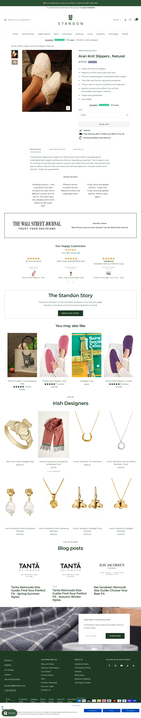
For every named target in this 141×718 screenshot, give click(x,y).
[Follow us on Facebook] (109, 666)
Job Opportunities (83, 683)
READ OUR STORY (70, 313)
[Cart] (135, 20)
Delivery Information (50, 668)
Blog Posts (79, 675)
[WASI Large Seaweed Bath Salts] (71, 273)
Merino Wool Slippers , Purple (119, 381)
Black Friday (23, 46)
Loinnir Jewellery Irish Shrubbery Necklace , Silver (121, 463)
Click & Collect (47, 675)
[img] (70, 249)
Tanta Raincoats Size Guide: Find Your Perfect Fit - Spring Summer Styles (28, 592)
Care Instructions (57, 149)
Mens (56, 34)
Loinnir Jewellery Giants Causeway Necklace (54, 529)
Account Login (47, 686)
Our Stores (46, 672)
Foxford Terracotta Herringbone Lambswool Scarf (53, 463)
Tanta (54, 586)
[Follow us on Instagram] (115, 666)
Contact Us (46, 690)
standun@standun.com (14, 686)
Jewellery (100, 34)
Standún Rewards (49, 683)
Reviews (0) (78, 149)
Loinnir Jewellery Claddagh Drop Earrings (87, 529)
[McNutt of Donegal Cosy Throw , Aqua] (108, 273)
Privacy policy (76, 705)
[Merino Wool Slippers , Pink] (33, 273)
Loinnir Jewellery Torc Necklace (87, 462)
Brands (125, 34)
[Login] (125, 20)
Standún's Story (82, 664)
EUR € (116, 20)
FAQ (43, 679)
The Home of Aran (83, 668)
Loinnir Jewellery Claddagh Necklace (121, 529)
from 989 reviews (69, 253)
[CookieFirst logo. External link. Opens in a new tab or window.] (2, 707)
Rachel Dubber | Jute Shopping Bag (22, 382)
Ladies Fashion (44, 34)
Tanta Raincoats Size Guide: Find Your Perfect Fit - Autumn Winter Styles (69, 595)
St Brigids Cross (86, 381)
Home (15, 34)
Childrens (79, 34)
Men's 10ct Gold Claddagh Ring (20, 462)
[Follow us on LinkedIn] (134, 666)
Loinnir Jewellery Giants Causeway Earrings (20, 529)
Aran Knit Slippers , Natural (42, 46)
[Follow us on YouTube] (121, 666)
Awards (78, 672)
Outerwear (67, 34)
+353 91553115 (10, 690)
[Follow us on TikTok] (127, 666)
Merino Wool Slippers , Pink (54, 381)
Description (35, 149)
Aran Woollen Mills (88, 50)
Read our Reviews (83, 679)
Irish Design (113, 34)
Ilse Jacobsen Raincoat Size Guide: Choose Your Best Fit (111, 590)
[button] (68, 282)
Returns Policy (47, 664)
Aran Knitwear (28, 34)
